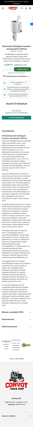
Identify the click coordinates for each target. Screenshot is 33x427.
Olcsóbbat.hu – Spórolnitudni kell (6, 346)
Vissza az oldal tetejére (16, 358)
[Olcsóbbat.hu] (6, 341)
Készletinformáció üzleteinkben (16, 76)
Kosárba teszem (22, 69)
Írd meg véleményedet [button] (16, 117)
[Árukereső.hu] (15, 340)
